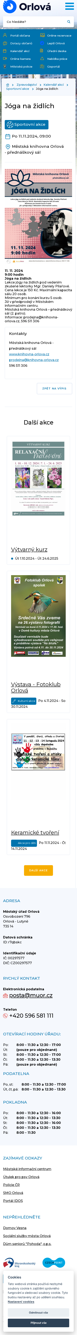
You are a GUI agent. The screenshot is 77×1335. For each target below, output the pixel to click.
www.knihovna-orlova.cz (29, 354)
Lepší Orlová (56, 43)
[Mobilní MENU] (69, 6)
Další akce (38, 870)
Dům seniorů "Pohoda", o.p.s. (27, 1244)
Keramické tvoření (35, 832)
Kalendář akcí (19, 51)
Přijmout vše (39, 1322)
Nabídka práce (57, 58)
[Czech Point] (54, 1263)
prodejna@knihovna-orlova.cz (34, 360)
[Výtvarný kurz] (38, 491)
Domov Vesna (14, 1228)
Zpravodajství (27, 85)
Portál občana (20, 35)
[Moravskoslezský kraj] (19, 1263)
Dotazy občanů (21, 43)
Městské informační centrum (27, 1169)
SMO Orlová (13, 1193)
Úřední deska (56, 51)
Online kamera (20, 58)
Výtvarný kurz (29, 549)
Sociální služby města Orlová (27, 1236)
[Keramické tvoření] (38, 774)
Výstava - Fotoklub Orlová (36, 687)
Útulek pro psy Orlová (21, 1177)
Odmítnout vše (38, 1312)
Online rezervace (59, 35)
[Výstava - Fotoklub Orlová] (38, 626)
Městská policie (21, 66)
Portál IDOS (13, 1201)
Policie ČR (11, 1185)
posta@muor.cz (31, 995)
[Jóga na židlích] (27, 6)
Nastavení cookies (21, 1301)
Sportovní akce (17, 89)
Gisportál (53, 66)
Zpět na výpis (54, 388)
